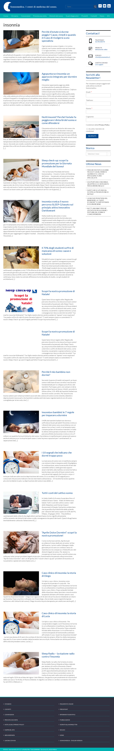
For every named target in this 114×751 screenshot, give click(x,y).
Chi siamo (8, 704)
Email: (89, 92)
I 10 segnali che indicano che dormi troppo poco (57, 454)
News (62, 735)
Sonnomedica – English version (71, 740)
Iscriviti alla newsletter (68, 724)
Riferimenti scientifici (67, 714)
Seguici (62, 730)
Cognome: (90, 117)
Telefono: (89, 100)
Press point (64, 709)
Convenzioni (9, 714)
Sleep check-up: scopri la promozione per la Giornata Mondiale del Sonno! (57, 163)
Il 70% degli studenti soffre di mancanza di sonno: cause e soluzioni (58, 250)
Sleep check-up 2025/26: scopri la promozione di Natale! (98, 192)
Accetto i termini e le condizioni (95, 130)
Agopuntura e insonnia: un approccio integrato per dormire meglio (59, 76)
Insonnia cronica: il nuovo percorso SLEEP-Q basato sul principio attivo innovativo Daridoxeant (57, 206)
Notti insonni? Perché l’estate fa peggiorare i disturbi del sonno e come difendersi (59, 120)
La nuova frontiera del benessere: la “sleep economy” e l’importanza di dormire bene (98, 201)
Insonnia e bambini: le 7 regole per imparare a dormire (58, 414)
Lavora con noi (10, 740)
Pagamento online (66, 704)
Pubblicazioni (65, 720)
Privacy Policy (104, 125)
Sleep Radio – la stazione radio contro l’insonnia (58, 655)
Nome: (89, 108)
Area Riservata (10, 735)
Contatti (8, 709)
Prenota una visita (11, 720)
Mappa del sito (10, 730)
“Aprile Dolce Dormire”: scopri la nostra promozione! (59, 534)
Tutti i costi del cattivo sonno (57, 492)
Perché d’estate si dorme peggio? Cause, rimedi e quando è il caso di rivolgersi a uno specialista (59, 36)
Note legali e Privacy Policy (14, 724)
